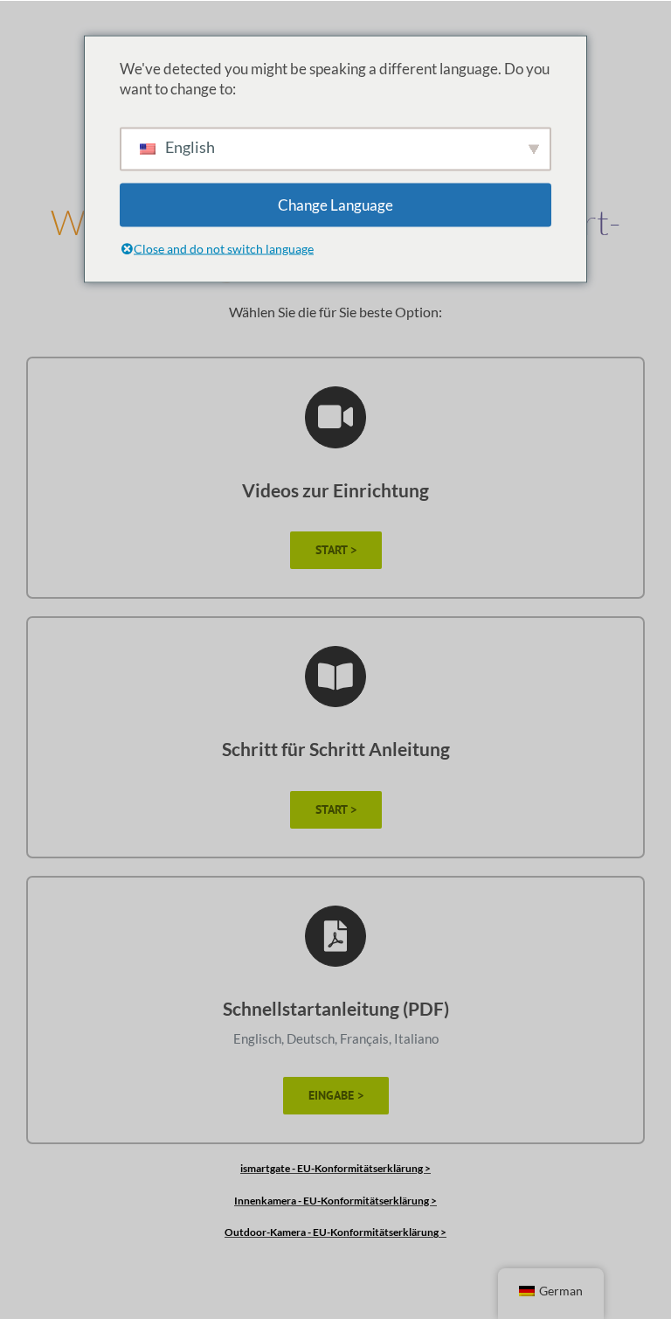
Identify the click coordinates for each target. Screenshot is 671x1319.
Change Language (335, 205)
